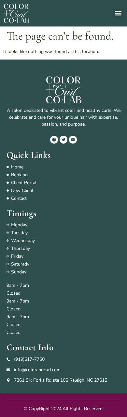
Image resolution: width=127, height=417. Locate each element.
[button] (118, 13)
